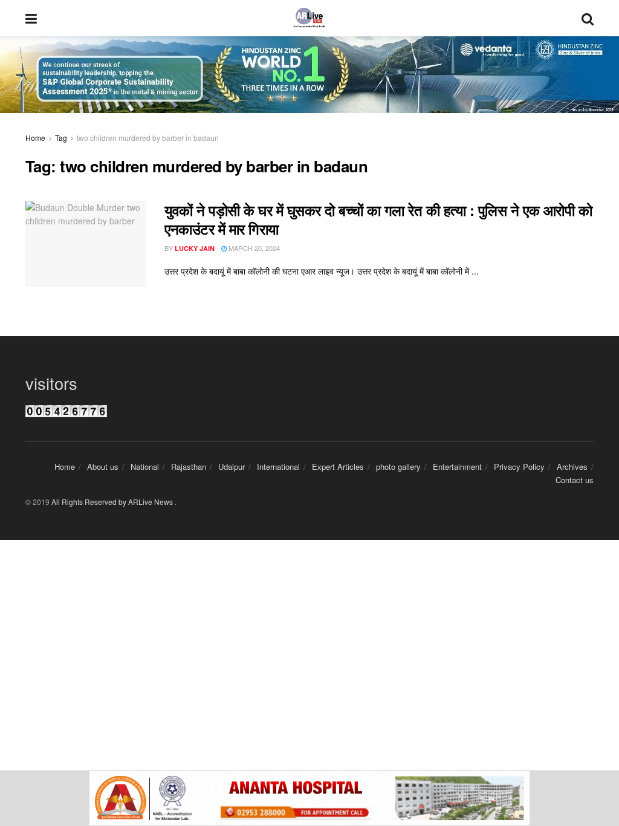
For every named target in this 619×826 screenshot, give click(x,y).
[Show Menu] (31, 18)
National (145, 466)
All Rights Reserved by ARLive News (113, 501)
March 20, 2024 (253, 248)
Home (35, 137)
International (278, 466)
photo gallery (398, 466)
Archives (572, 466)
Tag (61, 137)
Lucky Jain (195, 248)
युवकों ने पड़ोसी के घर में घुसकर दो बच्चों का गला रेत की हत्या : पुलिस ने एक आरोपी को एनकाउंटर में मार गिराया (378, 219)
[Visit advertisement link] (309, 798)
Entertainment (457, 466)
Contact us (575, 480)
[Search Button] (588, 18)
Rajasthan (188, 466)
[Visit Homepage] (309, 18)
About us (102, 466)
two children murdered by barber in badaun (148, 137)
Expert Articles (338, 466)
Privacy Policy (519, 466)
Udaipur (231, 466)
